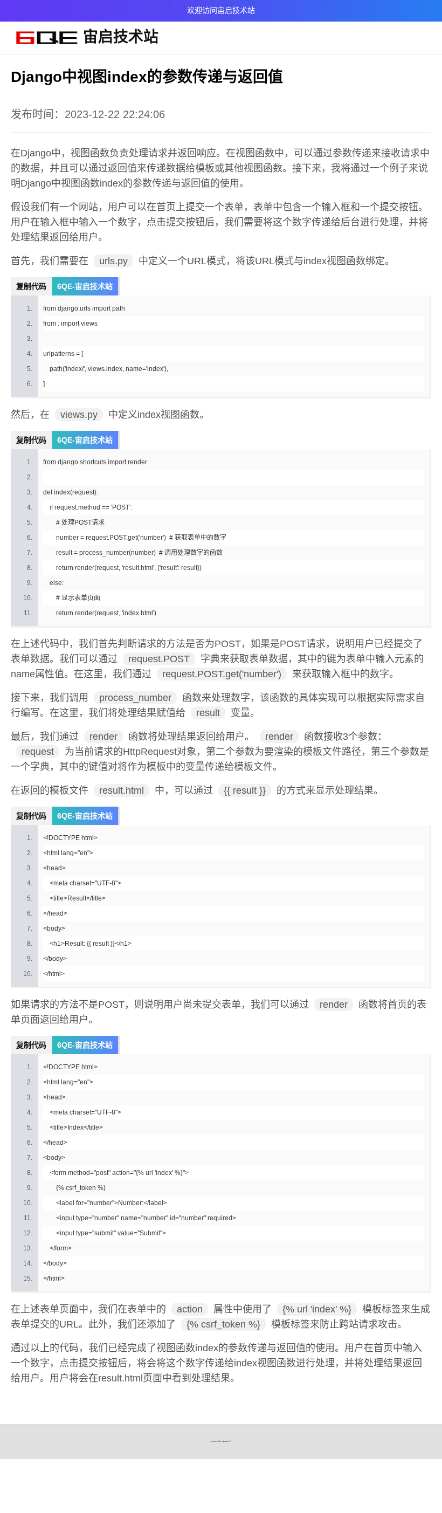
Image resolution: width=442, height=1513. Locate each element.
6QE (216, 1441)
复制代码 (31, 286)
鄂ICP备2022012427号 (224, 1441)
